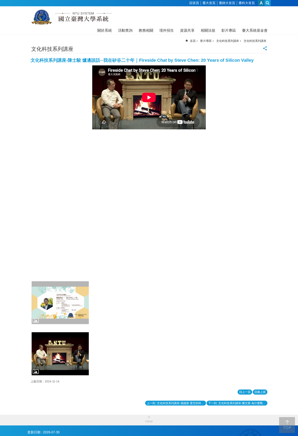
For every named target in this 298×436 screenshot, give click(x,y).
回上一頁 (245, 392)
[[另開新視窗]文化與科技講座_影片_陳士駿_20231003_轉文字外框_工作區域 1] (60, 302)
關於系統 (104, 30)
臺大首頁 (209, 3)
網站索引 (268, 3)
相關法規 (208, 30)
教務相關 (146, 30)
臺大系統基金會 (255, 30)
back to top (287, 425)
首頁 (193, 40)
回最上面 (260, 392)
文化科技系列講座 (227, 40)
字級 (261, 3)
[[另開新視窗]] (60, 353)
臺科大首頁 (247, 3)
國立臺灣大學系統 (71, 17)
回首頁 (194, 3)
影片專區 (228, 30)
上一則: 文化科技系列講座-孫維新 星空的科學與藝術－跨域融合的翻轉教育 (176, 403)
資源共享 (187, 30)
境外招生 (166, 30)
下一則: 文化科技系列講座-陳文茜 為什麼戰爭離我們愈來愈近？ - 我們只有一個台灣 (237, 403)
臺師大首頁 (227, 3)
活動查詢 (125, 30)
